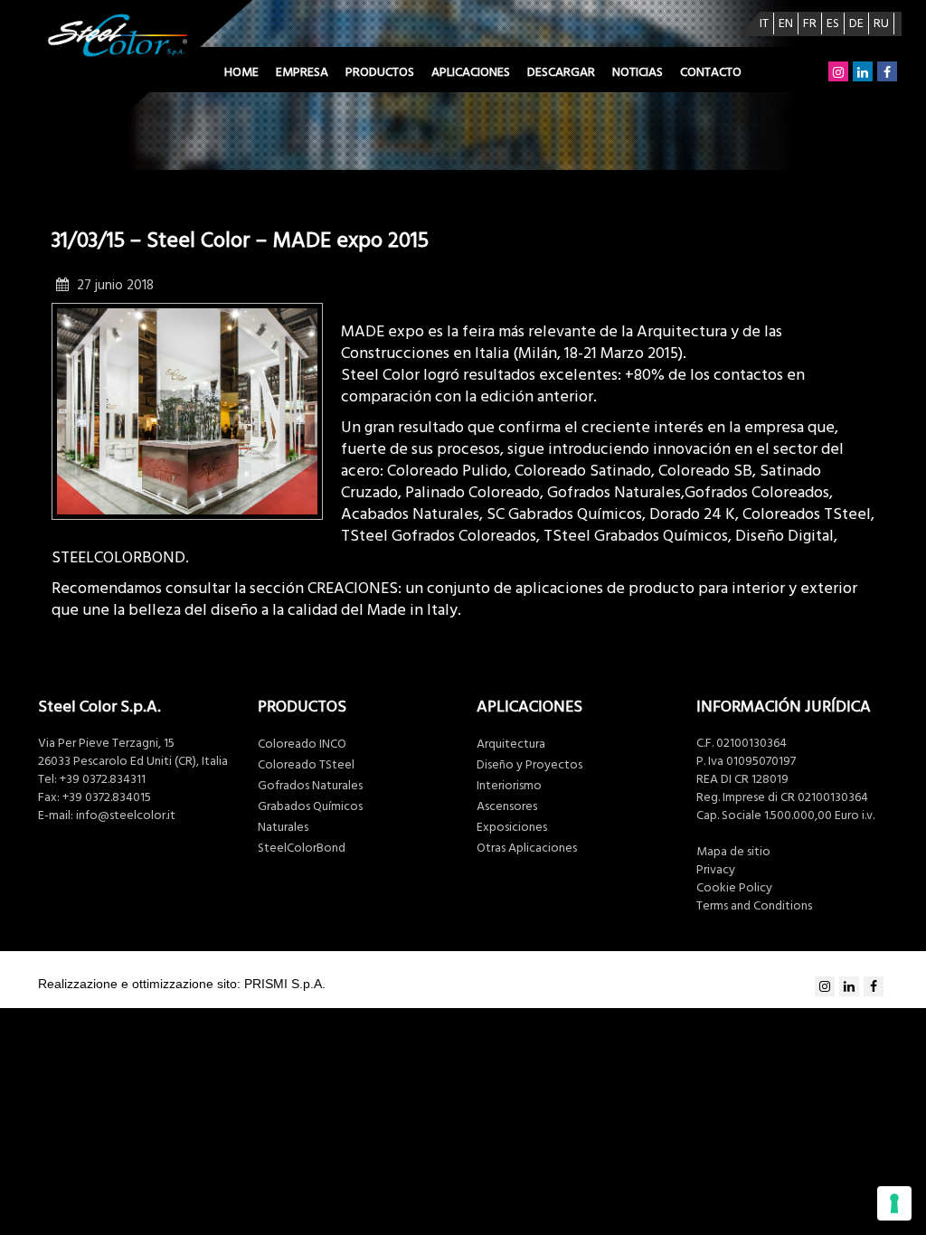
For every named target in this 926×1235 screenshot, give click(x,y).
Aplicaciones (470, 72)
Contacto (711, 72)
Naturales (283, 827)
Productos (379, 72)
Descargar (561, 72)
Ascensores (507, 806)
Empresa (302, 72)
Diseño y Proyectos (529, 765)
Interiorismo (509, 786)
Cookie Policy (734, 888)
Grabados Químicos (310, 806)
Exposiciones (512, 827)
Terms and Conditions (754, 906)
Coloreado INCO (302, 744)
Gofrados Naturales (310, 786)
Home (241, 72)
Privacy (715, 870)
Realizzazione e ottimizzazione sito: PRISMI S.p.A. (182, 983)
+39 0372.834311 (103, 779)
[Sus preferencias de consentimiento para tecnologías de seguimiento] (894, 1203)
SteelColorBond (301, 848)
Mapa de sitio (733, 852)
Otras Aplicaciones (527, 848)
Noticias (637, 72)
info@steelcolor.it (125, 815)
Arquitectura (511, 744)
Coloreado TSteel (306, 765)
